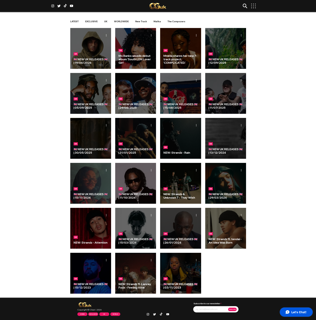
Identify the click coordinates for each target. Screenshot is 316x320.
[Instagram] (53, 6)
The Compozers (176, 21)
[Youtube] (71, 6)
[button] (245, 6)
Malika (157, 21)
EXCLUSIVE (91, 21)
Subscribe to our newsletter (207, 304)
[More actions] (107, 35)
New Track (141, 21)
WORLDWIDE (121, 21)
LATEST (74, 21)
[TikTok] (65, 6)
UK (105, 21)
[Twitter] (59, 6)
